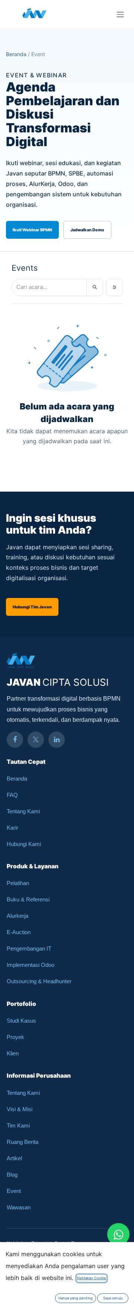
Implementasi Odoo (30, 965)
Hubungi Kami (24, 844)
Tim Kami (18, 1125)
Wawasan (19, 1207)
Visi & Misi (19, 1109)
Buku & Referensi (28, 899)
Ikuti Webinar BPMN (32, 229)
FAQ (12, 795)
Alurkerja (17, 916)
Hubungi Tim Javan (32, 607)
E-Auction (19, 932)
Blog (12, 1174)
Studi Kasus (21, 1020)
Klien (13, 1053)
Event (14, 1191)
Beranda (16, 54)
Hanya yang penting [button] (75, 1298)
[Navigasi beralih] (120, 14)
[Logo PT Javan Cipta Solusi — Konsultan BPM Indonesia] (34, 14)
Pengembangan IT (29, 948)
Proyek (15, 1037)
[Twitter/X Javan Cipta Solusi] (36, 739)
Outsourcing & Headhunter (39, 981)
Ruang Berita (22, 1142)
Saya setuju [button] (113, 1298)
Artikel (14, 1158)
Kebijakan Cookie (91, 1278)
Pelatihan (18, 883)
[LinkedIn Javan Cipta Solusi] (56, 739)
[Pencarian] (94, 287)
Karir (12, 827)
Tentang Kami (23, 811)
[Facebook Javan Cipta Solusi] (15, 739)
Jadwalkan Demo (87, 229)
